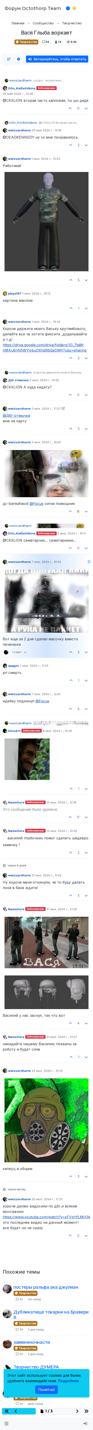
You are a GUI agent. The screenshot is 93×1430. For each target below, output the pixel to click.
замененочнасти (32, 1342)
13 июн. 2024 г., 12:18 (61, 802)
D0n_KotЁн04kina (21, 88)
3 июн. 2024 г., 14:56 (44, 380)
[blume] (7, 1344)
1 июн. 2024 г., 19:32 (46, 321)
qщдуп (13, 665)
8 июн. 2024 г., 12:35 (57, 731)
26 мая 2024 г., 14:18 (46, 130)
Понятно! (46, 1389)
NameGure (16, 802)
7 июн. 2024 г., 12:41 (46, 694)
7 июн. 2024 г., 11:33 (34, 665)
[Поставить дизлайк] (86, 108)
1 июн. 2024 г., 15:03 (46, 158)
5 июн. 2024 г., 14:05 (46, 442)
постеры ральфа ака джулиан (46, 1287)
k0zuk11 (14, 731)
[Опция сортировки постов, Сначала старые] (9, 59)
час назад (34, 1299)
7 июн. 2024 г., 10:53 (46, 562)
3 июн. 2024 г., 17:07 (46, 408)
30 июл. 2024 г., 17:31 (47, 1199)
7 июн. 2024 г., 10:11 (72, 533)
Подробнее (68, 1381)
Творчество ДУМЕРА (36, 1367)
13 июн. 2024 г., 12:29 (61, 831)
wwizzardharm (20, 80)
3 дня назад (36, 1329)
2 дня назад (35, 1354)
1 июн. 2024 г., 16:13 (36, 293)
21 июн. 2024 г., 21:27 (61, 1037)
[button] (6, 1423)
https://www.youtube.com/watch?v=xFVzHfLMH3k (46, 1217)
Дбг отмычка (18, 380)
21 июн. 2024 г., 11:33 (46, 875)
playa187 (14, 293)
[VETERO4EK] (7, 1313)
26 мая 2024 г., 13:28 (18, 93)
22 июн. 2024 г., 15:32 (47, 1070)
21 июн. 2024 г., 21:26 (61, 909)
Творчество (28, 42)
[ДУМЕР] (7, 1368)
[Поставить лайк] (70, 108)
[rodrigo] (7, 1288)
